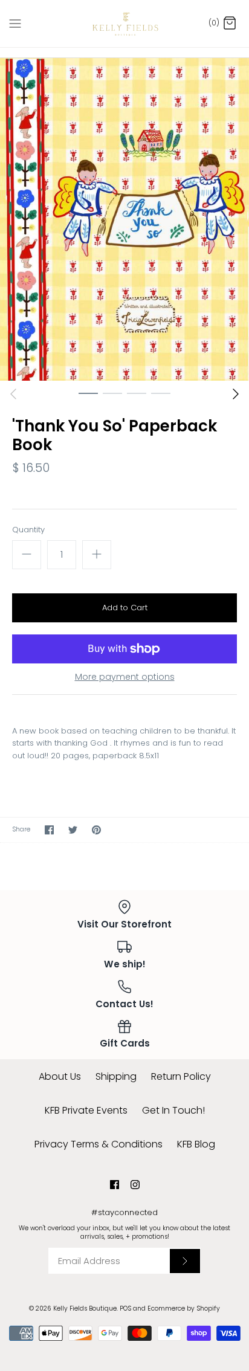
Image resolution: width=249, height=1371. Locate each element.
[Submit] (185, 1261)
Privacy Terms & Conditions (98, 1144)
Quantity (28, 529)
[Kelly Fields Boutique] (125, 23)
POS (125, 1308)
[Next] (235, 394)
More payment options (125, 677)
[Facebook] (114, 1184)
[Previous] (13, 394)
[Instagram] (135, 1184)
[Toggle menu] (15, 23)
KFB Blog (196, 1144)
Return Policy (181, 1076)
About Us (60, 1076)
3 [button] (136, 392)
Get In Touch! (173, 1110)
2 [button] (112, 392)
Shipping (116, 1076)
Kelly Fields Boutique (85, 1308)
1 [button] (88, 392)
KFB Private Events (86, 1110)
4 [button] (161, 392)
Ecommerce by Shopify (183, 1308)
